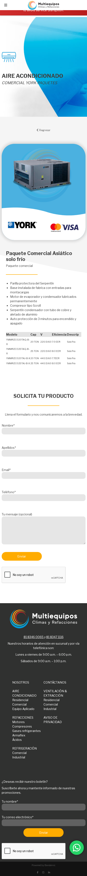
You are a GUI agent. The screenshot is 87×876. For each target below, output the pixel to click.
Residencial (20, 700)
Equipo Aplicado (23, 709)
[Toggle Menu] (5, 5)
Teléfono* (9, 492)
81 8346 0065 (34, 637)
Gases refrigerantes (26, 731)
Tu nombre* (10, 801)
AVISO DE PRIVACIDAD (53, 720)
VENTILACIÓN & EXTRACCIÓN (55, 693)
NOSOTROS (20, 682)
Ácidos (17, 739)
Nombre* (8, 425)
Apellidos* (9, 447)
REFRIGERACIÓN (24, 748)
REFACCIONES (22, 717)
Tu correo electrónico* (17, 817)
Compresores (22, 726)
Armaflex (18, 735)
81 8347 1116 (55, 637)
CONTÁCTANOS (55, 682)
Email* (6, 470)
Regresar (44, 130)
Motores (18, 722)
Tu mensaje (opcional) (17, 514)
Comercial (19, 704)
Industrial (50, 709)
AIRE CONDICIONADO (24, 693)
